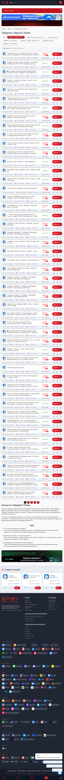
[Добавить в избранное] (57, 58)
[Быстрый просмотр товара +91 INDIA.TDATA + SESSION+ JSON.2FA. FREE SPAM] (54, 192)
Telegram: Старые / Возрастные (29, 40)
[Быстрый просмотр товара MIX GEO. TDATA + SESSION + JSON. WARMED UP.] (54, 166)
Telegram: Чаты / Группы (10, 40)
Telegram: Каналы (53, 37)
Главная (4, 29)
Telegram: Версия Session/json (35, 37)
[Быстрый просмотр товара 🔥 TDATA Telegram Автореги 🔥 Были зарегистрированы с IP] (54, 452)
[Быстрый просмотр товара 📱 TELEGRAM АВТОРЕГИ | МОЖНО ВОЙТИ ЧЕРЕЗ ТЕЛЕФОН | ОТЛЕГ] (54, 336)
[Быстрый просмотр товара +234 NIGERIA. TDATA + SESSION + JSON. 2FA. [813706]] (54, 264)
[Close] (61, 10)
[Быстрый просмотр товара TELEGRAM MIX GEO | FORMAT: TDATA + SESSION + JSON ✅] (54, 174)
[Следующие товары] (60, 569)
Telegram (10, 29)
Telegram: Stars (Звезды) (10, 43)
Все (4, 37)
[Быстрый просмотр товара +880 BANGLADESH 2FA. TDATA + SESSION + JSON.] (54, 255)
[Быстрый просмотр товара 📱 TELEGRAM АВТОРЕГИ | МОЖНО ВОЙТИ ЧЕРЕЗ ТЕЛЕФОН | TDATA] (54, 76)
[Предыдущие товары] (56, 569)
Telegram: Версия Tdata (16, 37)
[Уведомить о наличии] (60, 58)
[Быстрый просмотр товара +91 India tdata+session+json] (54, 372)
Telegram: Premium (48, 40)
